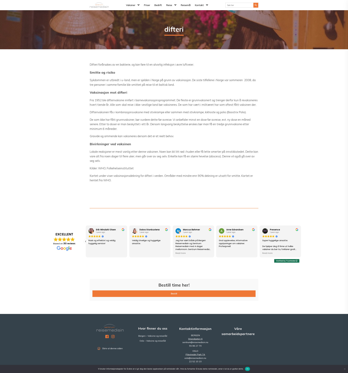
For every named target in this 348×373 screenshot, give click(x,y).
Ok (247, 369)
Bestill (174, 293)
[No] (344, 369)
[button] (86, 241)
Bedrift (158, 5)
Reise (169, 5)
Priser (147, 5)
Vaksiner (130, 5)
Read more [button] (180, 253)
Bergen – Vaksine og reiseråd (152, 335)
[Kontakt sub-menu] (207, 5)
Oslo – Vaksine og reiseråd (153, 340)
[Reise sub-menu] (176, 5)
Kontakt (199, 5)
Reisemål (186, 5)
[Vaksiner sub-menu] (139, 5)
